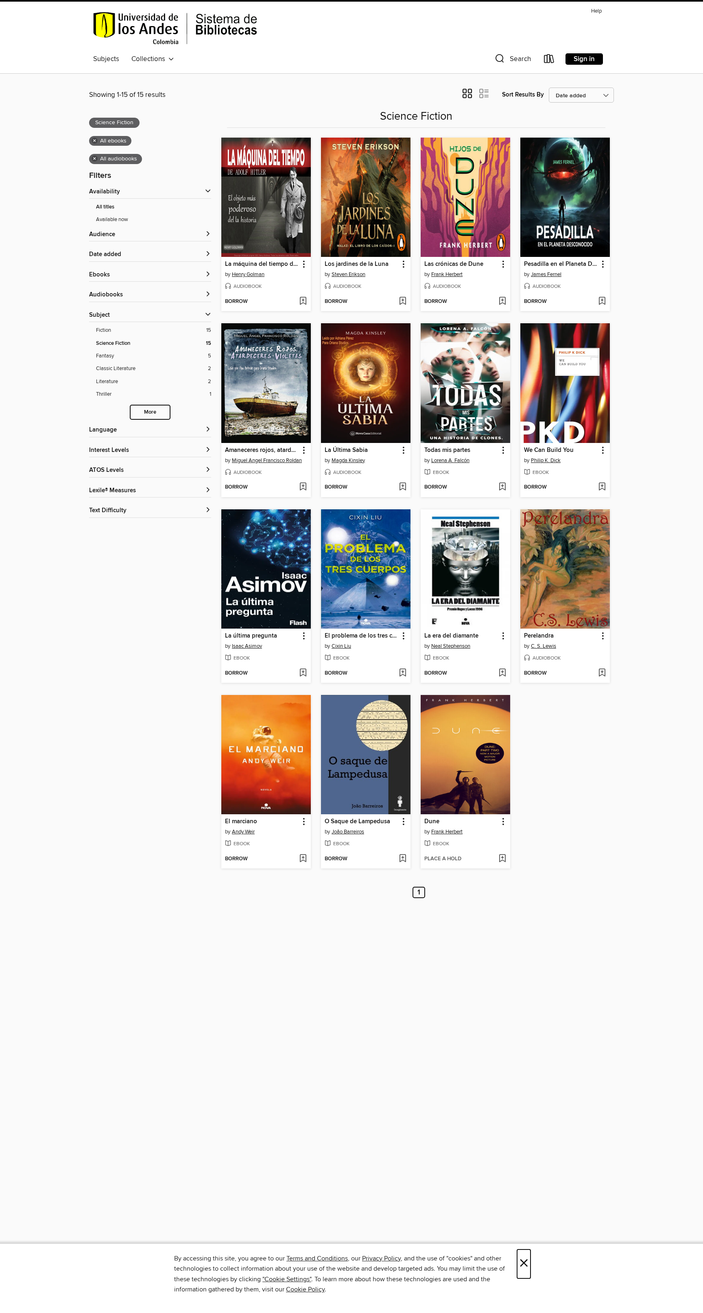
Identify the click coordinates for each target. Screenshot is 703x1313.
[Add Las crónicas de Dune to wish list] (502, 301)
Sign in (584, 59)
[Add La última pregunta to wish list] (303, 673)
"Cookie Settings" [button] (286, 1279)
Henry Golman (248, 274)
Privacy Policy (381, 1258)
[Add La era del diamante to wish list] (502, 673)
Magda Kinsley (348, 460)
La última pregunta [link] (251, 636)
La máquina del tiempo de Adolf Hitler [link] (262, 264)
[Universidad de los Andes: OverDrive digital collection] (175, 28)
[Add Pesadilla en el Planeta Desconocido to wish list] (602, 301)
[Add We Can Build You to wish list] (602, 487)
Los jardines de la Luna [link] (357, 264)
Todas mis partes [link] (447, 450)
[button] (512, 60)
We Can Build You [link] (549, 450)
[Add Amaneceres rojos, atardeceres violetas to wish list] (303, 487)
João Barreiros (348, 832)
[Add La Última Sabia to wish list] (402, 487)
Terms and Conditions (317, 1258)
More (150, 412)
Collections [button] (149, 59)
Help (596, 11)
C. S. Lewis (543, 646)
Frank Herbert (447, 274)
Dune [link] (431, 821)
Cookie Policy (305, 1289)
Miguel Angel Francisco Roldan (267, 460)
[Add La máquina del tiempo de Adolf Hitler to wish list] (303, 301)
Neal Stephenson (450, 646)
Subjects (106, 59)
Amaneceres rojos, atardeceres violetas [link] (262, 450)
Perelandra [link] (539, 636)
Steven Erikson (348, 274)
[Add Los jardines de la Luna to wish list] (402, 301)
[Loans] (549, 60)
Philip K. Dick (546, 460)
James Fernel (546, 274)
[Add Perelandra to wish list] (602, 673)
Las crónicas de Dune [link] (453, 264)
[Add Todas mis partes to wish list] (502, 487)
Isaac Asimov (247, 646)
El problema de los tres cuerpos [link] (362, 636)
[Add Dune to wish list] (502, 859)
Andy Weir (243, 832)
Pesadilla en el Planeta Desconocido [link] (561, 264)
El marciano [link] (241, 821)
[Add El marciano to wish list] (303, 859)
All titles (105, 207)
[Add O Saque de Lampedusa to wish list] (402, 859)
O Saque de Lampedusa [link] (357, 821)
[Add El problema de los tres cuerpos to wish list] (402, 673)
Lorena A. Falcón (450, 460)
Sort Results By (523, 95)
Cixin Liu (341, 646)
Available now (112, 219)
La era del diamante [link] (451, 636)
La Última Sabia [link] (346, 450)
